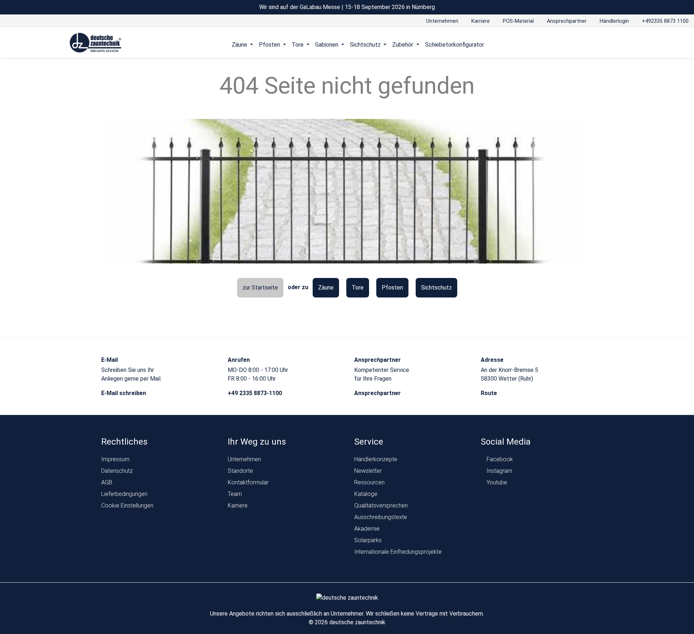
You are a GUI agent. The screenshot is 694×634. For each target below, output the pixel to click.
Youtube (496, 482)
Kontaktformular (248, 482)
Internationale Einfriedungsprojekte (398, 551)
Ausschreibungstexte (380, 517)
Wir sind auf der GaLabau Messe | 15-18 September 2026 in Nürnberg (347, 7)
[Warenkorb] (623, 44)
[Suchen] (609, 44)
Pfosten (392, 287)
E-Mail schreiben (124, 393)
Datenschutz (117, 470)
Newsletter (368, 470)
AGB (106, 482)
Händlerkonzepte (375, 459)
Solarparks (368, 540)
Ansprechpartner (378, 393)
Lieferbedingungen (124, 494)
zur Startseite (260, 287)
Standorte (240, 470)
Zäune (326, 287)
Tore (358, 287)
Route (489, 393)
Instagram (498, 470)
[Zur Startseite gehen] (95, 43)
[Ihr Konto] (595, 44)
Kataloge (365, 494)
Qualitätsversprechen (381, 505)
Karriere (238, 505)
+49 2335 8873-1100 (255, 393)
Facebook (499, 459)
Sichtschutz (436, 287)
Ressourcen (369, 482)
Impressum (115, 459)
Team (235, 494)
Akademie (367, 528)
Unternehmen (244, 459)
